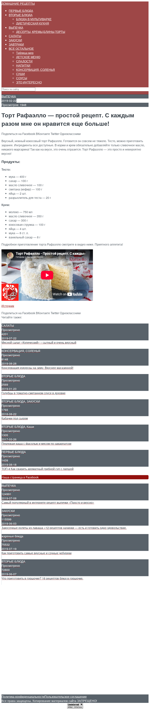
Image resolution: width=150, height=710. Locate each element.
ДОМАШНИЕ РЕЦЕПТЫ (18, 3)
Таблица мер (24, 53)
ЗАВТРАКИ (16, 44)
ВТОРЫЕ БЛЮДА (21, 15)
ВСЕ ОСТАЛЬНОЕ (21, 49)
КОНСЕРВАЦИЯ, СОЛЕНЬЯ (35, 70)
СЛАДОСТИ (24, 61)
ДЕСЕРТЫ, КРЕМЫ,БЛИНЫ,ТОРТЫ (40, 32)
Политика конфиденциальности (22, 696)
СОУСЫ (21, 78)
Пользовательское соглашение (65, 696)
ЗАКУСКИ (15, 40)
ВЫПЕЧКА (16, 27)
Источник (7, 306)
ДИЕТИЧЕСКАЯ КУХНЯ (32, 23)
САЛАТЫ (15, 36)
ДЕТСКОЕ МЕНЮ (28, 57)
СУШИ (20, 74)
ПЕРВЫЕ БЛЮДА (21, 11)
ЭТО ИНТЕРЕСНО (29, 82)
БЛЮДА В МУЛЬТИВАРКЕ (34, 19)
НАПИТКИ (23, 65)
